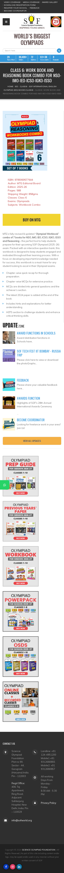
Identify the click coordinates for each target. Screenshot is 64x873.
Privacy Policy (48, 802)
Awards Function (28, 398)
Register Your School (15, 8)
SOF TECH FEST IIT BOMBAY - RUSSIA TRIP (39, 353)
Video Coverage (12, 2)
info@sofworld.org (22, 820)
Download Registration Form (20, 5)
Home (10, 86)
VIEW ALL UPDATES (32, 441)
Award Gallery (50, 2)
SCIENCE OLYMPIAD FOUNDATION (38, 850)
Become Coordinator (15, 11)
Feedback (34, 8)
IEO (16, 86)
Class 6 (23, 86)
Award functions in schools (36, 333)
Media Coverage (31, 2)
